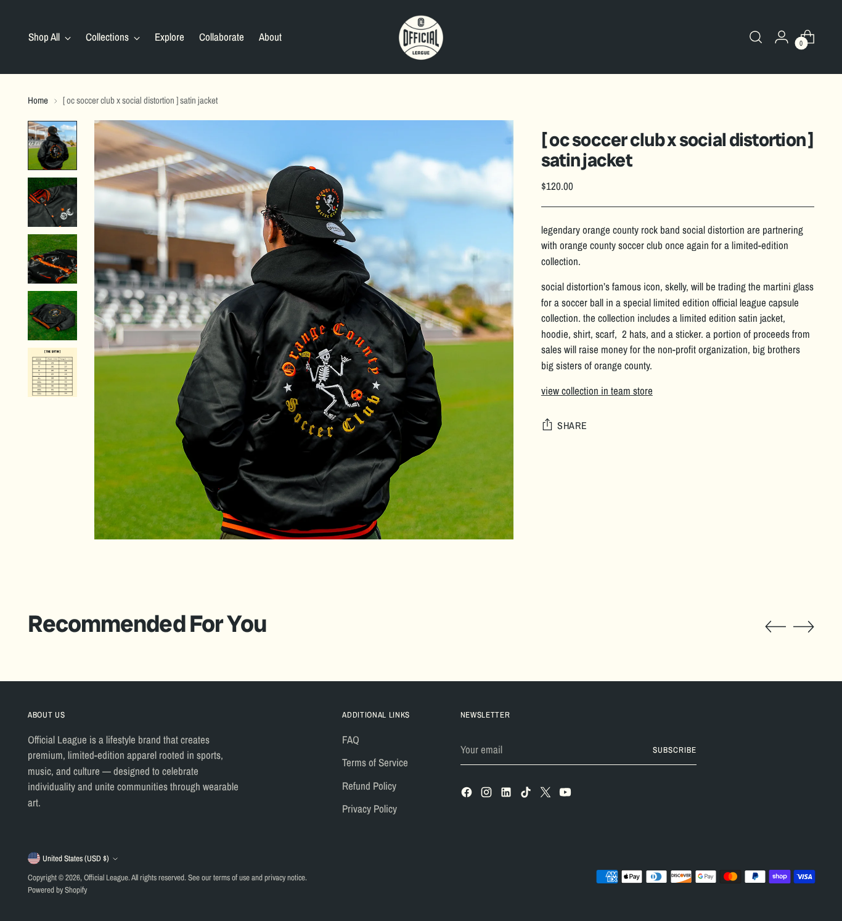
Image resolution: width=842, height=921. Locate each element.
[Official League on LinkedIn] (507, 794)
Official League (106, 877)
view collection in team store (597, 390)
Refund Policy (369, 786)
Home (38, 100)
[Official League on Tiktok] (527, 794)
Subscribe (675, 749)
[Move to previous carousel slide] (775, 626)
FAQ (350, 739)
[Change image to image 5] (52, 372)
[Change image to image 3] (52, 259)
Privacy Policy (369, 808)
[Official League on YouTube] (566, 794)
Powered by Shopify (57, 889)
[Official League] (421, 37)
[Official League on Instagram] (487, 794)
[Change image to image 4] (52, 315)
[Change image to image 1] (52, 145)
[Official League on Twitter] (546, 794)
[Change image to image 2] (52, 202)
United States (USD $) (76, 858)
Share (572, 425)
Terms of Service (375, 762)
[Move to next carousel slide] (803, 626)
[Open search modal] (755, 37)
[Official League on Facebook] (467, 794)
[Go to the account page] (781, 37)
